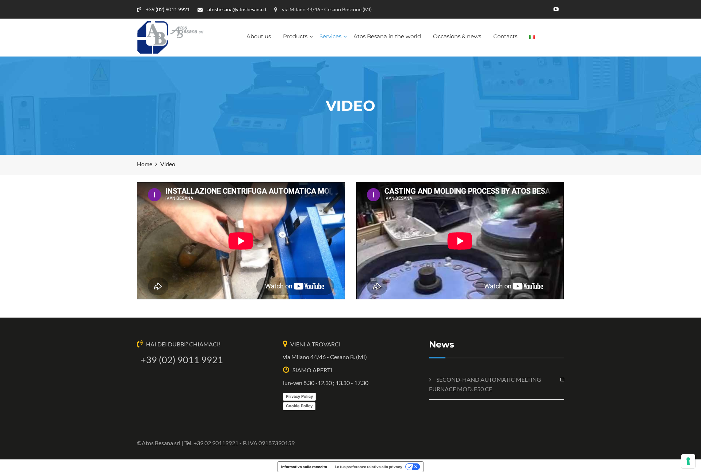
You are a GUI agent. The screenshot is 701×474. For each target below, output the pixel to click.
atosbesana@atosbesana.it (236, 9)
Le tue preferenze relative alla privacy (368, 467)
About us (258, 36)
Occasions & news (457, 36)
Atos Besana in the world (387, 36)
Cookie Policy (299, 405)
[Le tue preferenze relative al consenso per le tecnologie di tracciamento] (688, 461)
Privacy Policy (299, 396)
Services (330, 36)
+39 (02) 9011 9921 (167, 9)
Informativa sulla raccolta (304, 467)
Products (295, 36)
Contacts (505, 36)
